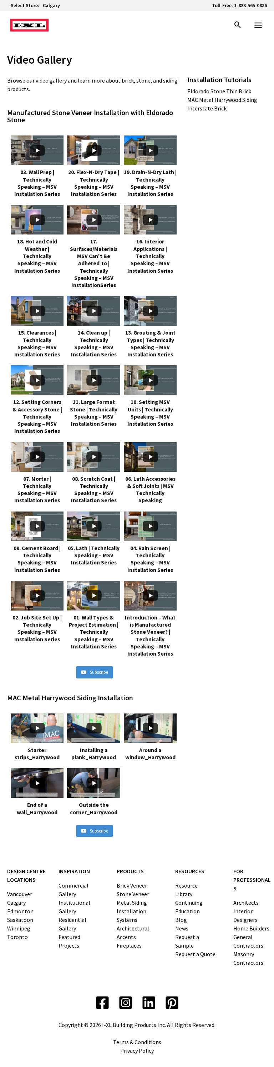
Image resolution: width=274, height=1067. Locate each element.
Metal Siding (132, 902)
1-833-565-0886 (250, 5)
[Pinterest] (172, 1003)
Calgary (51, 5)
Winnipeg (18, 928)
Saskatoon (20, 919)
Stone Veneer (133, 894)
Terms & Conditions (137, 1042)
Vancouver (19, 894)
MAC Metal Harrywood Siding (222, 99)
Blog (181, 919)
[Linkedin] (149, 1003)
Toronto (17, 936)
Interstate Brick (207, 108)
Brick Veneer (132, 885)
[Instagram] (125, 1003)
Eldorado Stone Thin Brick (219, 91)
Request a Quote (195, 954)
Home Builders (251, 928)
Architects (246, 902)
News (181, 928)
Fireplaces (129, 945)
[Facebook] (102, 1003)
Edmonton (20, 911)
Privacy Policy (137, 1050)
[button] (237, 25)
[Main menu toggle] (258, 25)
